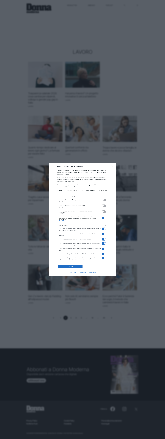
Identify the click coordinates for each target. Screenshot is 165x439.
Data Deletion (72, 272)
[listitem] (82, 196)
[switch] (104, 200)
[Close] (112, 166)
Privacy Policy (92, 272)
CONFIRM (70, 266)
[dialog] (82, 219)
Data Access (82, 272)
